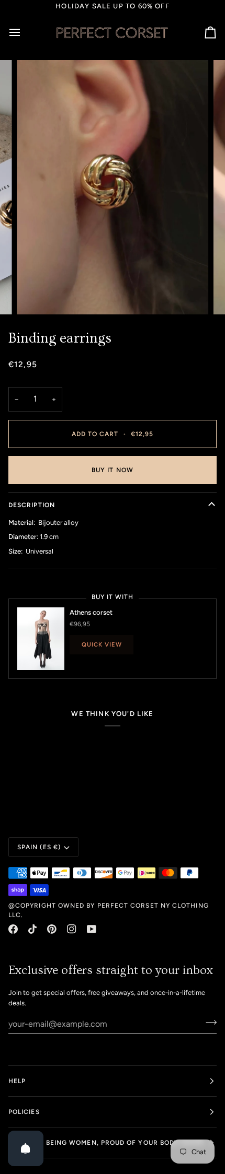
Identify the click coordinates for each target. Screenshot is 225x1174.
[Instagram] (71, 929)
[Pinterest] (52, 929)
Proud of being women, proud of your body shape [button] (106, 1142)
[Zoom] (36, 295)
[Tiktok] (32, 929)
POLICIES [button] (24, 1112)
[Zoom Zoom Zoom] (112, 187)
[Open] (25, 1148)
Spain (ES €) (39, 847)
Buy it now (112, 470)
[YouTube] (91, 929)
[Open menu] (24, 32)
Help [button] (17, 1081)
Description (31, 505)
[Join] (208, 1022)
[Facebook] (13, 929)
